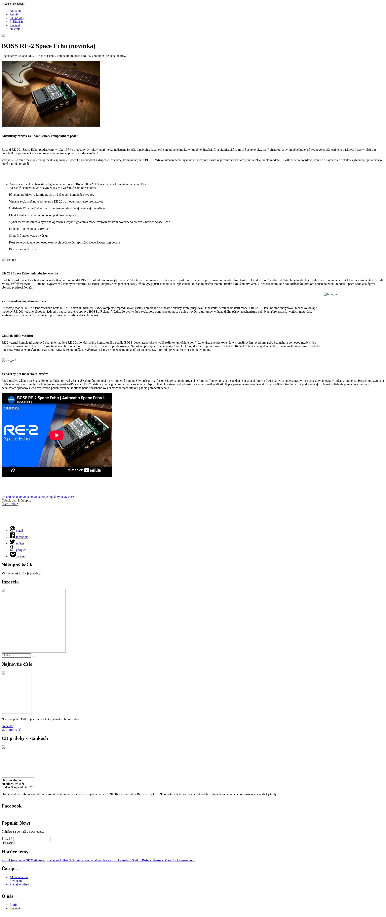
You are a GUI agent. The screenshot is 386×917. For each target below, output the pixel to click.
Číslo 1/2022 (10, 504)
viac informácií (11, 729)
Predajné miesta (20, 884)
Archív (14, 14)
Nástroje (15, 29)
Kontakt (15, 25)
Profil (13, 904)
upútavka (7, 726)
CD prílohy (17, 18)
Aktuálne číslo (19, 877)
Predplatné (16, 880)
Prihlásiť (8, 842)
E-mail (7, 838)
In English (16, 21)
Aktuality (16, 10)
